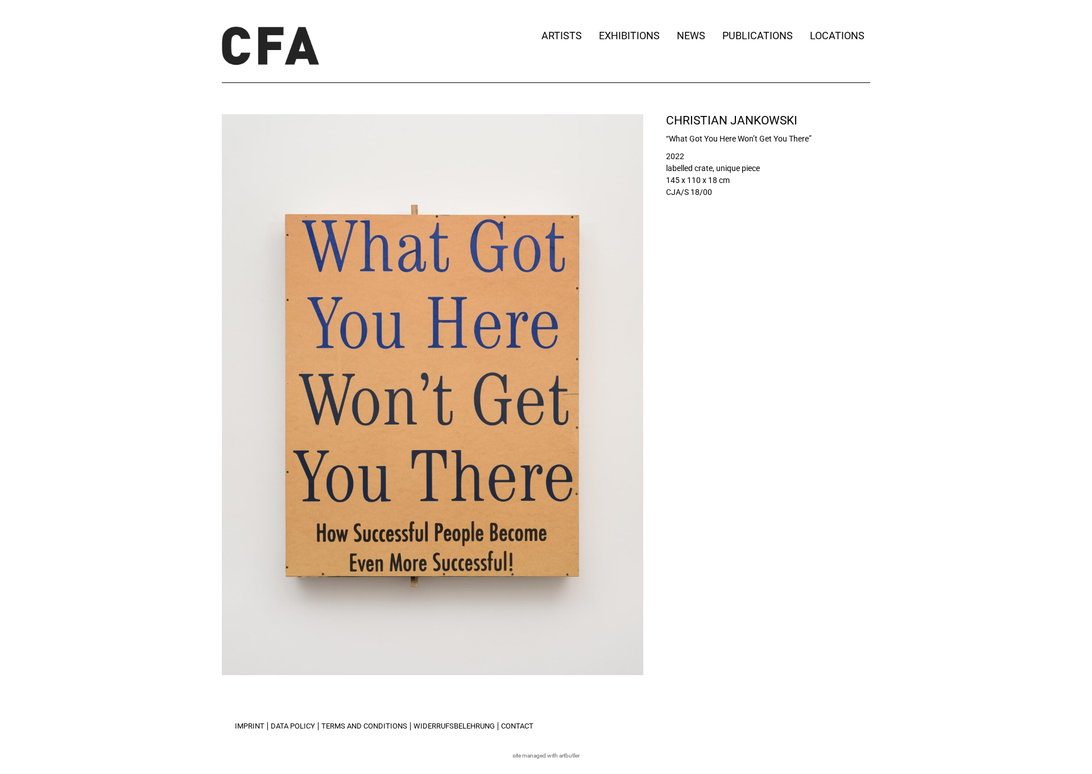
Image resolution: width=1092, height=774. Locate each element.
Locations (837, 35)
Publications (757, 35)
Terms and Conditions (364, 726)
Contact (517, 726)
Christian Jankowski (731, 120)
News (691, 35)
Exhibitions (629, 35)
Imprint (249, 726)
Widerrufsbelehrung (454, 726)
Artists (561, 35)
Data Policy (293, 726)
